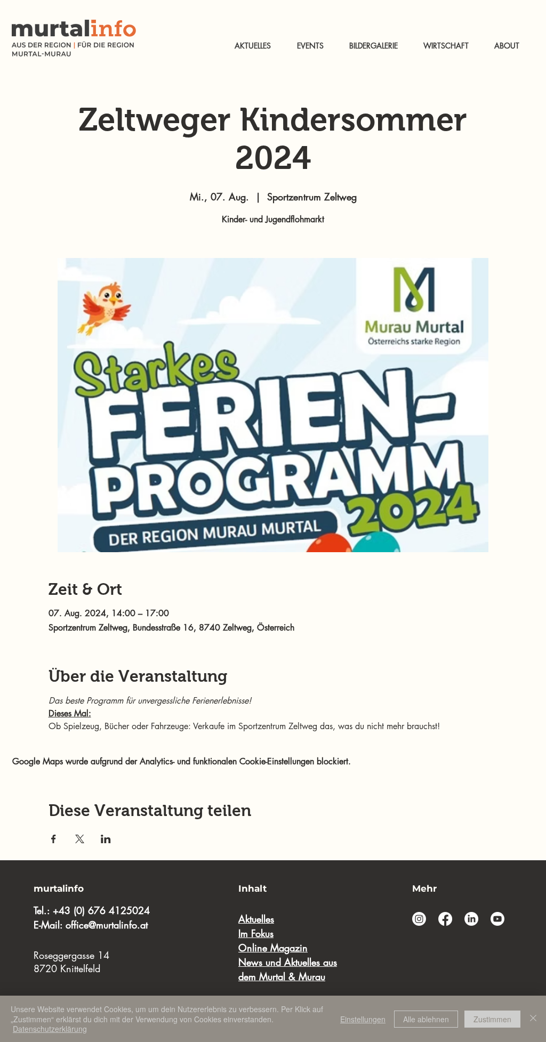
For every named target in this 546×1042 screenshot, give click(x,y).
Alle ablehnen (426, 1019)
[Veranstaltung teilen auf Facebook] (54, 839)
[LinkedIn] (471, 919)
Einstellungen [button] (363, 1019)
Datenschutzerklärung (50, 1028)
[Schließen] (533, 1018)
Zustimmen (492, 1019)
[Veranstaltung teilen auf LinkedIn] (106, 839)
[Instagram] (419, 919)
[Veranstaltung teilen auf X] (80, 839)
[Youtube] (497, 919)
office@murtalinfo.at (107, 924)
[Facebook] (445, 919)
